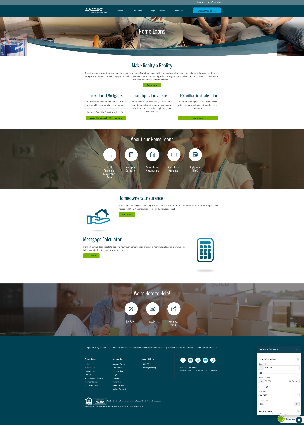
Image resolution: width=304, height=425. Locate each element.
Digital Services (158, 10)
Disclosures (117, 367)
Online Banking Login (206, 11)
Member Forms (119, 364)
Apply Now (152, 85)
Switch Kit (117, 382)
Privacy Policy (201, 370)
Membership (90, 367)
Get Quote (126, 214)
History (87, 364)
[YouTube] (205, 360)
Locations (116, 378)
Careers (88, 375)
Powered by (279, 414)
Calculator (91, 255)
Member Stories (91, 382)
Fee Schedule (118, 371)
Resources (178, 10)
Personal (121, 10)
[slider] (261, 373)
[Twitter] (190, 360)
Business (138, 10)
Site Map (214, 370)
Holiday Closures (91, 385)
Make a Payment (119, 389)
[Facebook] (183, 360)
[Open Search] (189, 11)
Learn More (197, 118)
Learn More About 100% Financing (106, 118)
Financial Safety (91, 371)
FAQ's (115, 375)
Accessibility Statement (94, 378)
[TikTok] (213, 360)
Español (217, 2)
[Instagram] (198, 360)
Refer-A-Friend (118, 385)
